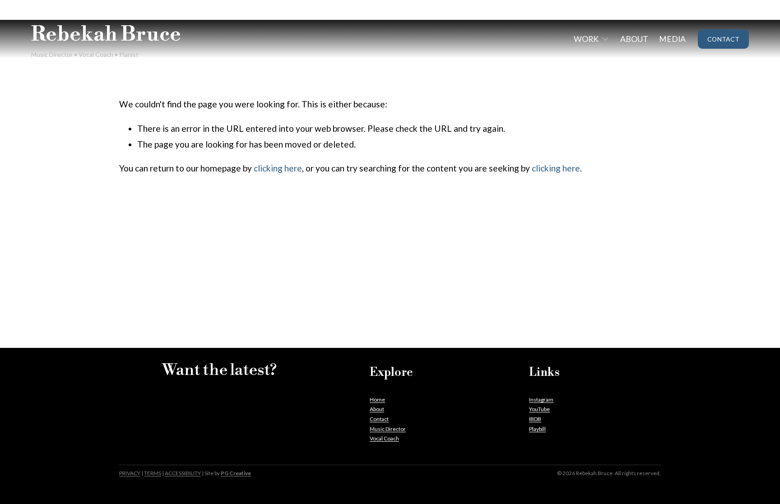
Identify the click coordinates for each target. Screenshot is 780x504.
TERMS (152, 473)
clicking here (278, 168)
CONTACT (723, 39)
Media (672, 39)
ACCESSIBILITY (183, 473)
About (634, 39)
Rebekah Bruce (106, 34)
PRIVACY (129, 473)
